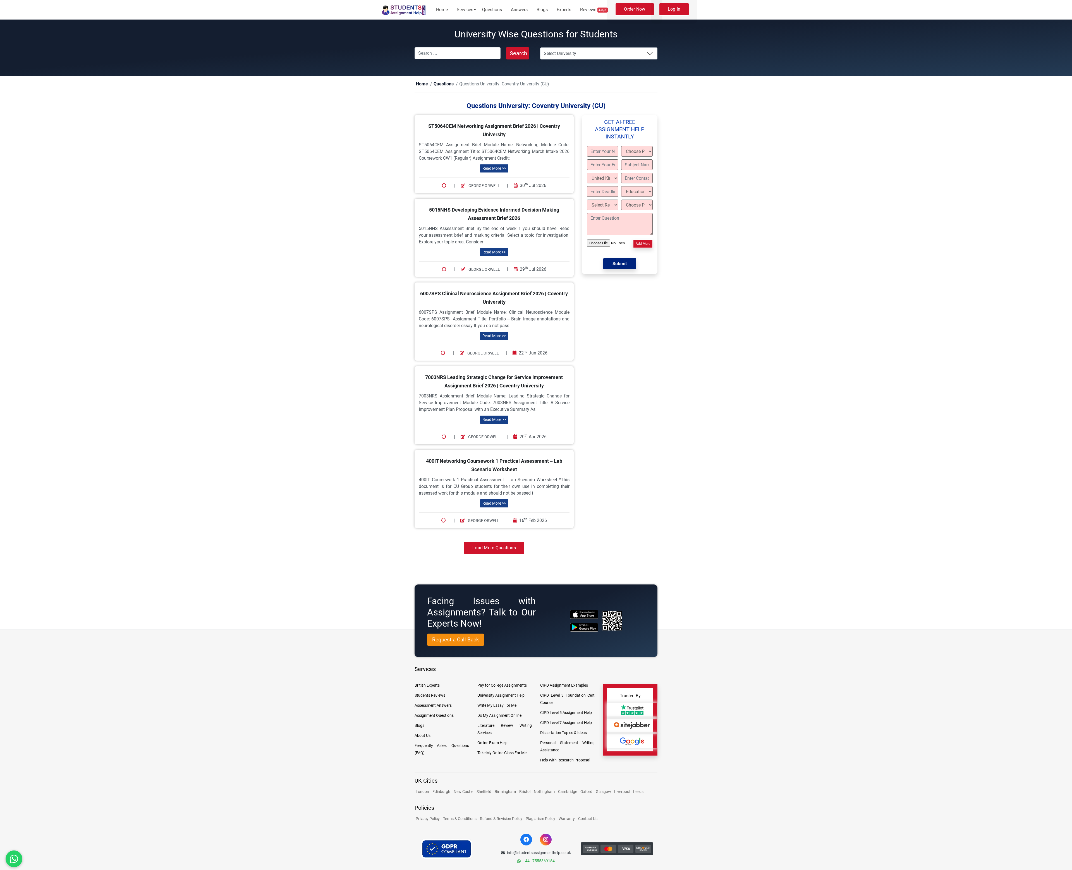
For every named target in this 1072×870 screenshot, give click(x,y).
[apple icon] (584, 614)
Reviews (593, 9)
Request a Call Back (455, 640)
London (422, 792)
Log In (674, 9)
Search (518, 53)
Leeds (638, 792)
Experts (564, 9)
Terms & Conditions (460, 819)
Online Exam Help (492, 743)
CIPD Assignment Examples (564, 685)
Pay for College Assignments (502, 685)
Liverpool (622, 792)
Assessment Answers (433, 705)
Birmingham (505, 792)
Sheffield (484, 792)
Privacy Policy (428, 819)
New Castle (463, 792)
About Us (422, 736)
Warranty (567, 819)
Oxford (586, 792)
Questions (492, 9)
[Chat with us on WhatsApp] (13, 858)
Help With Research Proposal (565, 760)
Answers (519, 9)
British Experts (427, 685)
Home (442, 9)
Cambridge (567, 792)
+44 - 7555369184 (539, 861)
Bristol (524, 792)
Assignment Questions (434, 715)
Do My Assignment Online (499, 715)
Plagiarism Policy (540, 819)
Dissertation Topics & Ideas (563, 733)
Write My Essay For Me (496, 705)
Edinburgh (441, 792)
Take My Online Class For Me (502, 753)
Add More (643, 244)
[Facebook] (526, 840)
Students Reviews (430, 695)
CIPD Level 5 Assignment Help (566, 713)
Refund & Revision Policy (501, 819)
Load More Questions (494, 548)
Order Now (634, 9)
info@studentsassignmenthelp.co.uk (539, 853)
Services (465, 9)
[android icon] (584, 627)
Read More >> (494, 168)
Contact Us (587, 819)
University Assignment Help (501, 695)
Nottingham (544, 792)
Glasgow (604, 792)
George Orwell (484, 186)
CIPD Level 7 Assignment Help (566, 723)
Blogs (542, 9)
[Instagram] (546, 840)
